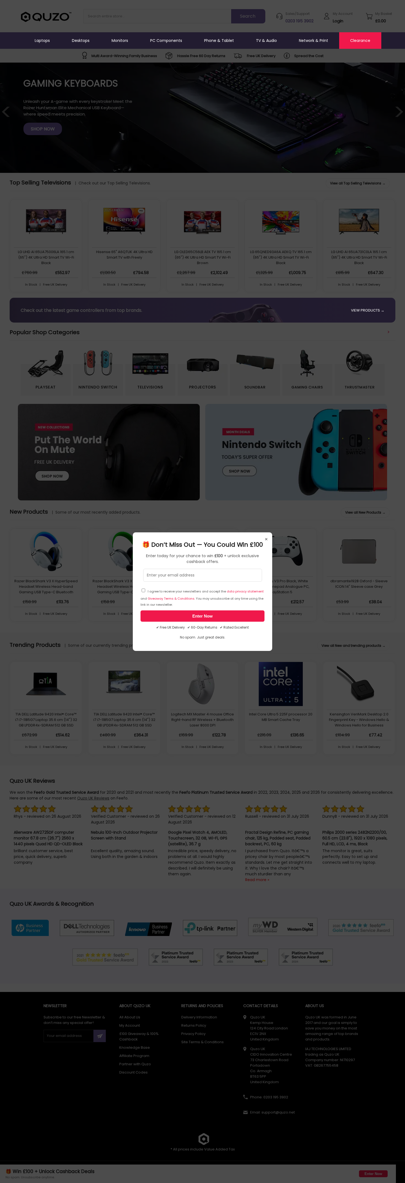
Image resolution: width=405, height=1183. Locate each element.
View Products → (367, 310)
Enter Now (202, 616)
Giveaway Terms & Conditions (171, 598)
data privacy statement (245, 591)
